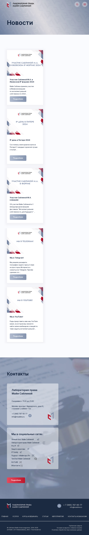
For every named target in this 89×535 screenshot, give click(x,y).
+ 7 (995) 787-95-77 (72, 505)
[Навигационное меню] (85, 4)
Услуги (15, 516)
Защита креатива (18, 449)
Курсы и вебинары (30, 516)
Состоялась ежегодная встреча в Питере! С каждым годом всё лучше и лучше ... (23, 147)
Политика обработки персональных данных (67, 530)
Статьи (45, 516)
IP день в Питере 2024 (20, 140)
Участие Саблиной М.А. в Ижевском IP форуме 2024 (22, 80)
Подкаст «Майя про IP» (20, 456)
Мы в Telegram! (17, 258)
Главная (4, 516)
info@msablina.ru (18, 417)
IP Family (14, 452)
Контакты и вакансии (77, 516)
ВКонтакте (15, 466)
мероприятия (58, 516)
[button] (77, 4)
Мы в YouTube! (16, 317)
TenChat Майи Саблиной (20, 459)
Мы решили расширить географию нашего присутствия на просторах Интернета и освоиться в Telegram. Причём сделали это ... (22, 267)
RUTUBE (14, 462)
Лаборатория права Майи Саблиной (25, 443)
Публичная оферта (75, 526)
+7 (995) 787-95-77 (19, 414)
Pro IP (13, 446)
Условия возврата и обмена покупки (69, 528)
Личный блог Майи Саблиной (22, 439)
